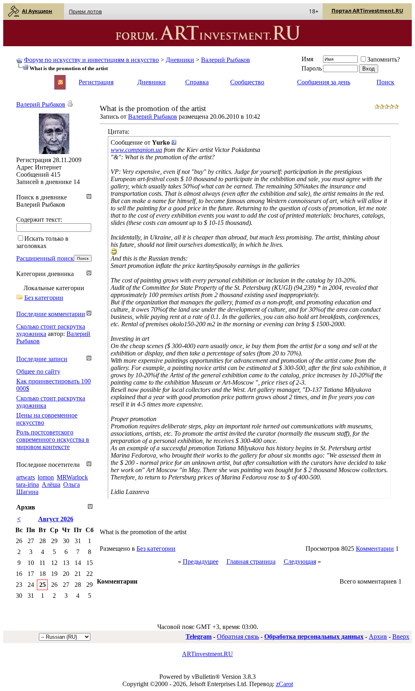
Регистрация (96, 82)
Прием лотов (85, 11)
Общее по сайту (38, 371)
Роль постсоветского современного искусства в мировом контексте (52, 439)
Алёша (51, 484)
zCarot (284, 683)
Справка (197, 82)
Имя (307, 59)
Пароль (312, 68)
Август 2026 (55, 519)
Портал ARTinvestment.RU (367, 10)
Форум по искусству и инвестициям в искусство (91, 59)
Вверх (400, 636)
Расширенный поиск (45, 258)
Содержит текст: (39, 219)
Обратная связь (238, 636)
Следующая (300, 561)
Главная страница (251, 561)
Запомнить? (383, 59)
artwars (25, 477)
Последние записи (41, 358)
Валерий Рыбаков (225, 59)
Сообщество (247, 82)
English (25, 78)
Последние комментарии (50, 313)
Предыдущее (200, 561)
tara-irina (27, 484)
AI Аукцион (37, 11)
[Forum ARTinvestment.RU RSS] (60, 82)
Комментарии (375, 548)
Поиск (385, 82)
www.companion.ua (136, 149)
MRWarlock (72, 477)
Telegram (199, 636)
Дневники (180, 59)
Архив (378, 636)
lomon (46, 477)
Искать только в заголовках (42, 242)
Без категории (156, 548)
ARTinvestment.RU (207, 653)
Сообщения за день (323, 82)
